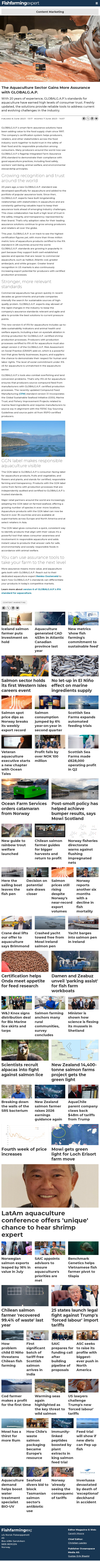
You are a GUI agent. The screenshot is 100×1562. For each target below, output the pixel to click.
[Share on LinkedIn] (92, 119)
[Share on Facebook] (84, 119)
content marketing (14, 602)
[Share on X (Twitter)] (88, 119)
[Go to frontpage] (46, 3)
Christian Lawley (77, 1543)
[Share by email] (96, 119)
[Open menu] (97, 3)
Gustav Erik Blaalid (78, 1556)
